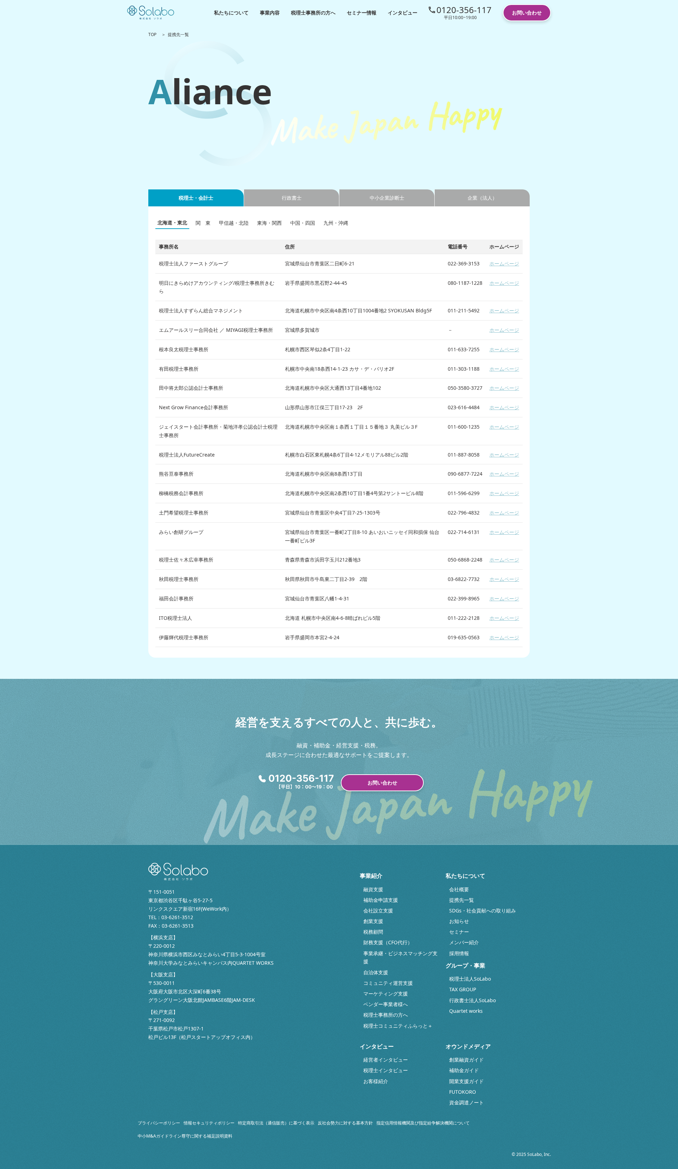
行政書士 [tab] (292, 197)
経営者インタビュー (385, 1059)
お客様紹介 (375, 1081)
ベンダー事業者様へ (385, 1004)
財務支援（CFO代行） (387, 942)
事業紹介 (371, 876)
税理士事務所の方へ (313, 12)
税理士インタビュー (385, 1070)
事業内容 (270, 12)
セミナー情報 (361, 12)
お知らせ (459, 921)
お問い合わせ (527, 12)
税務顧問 (373, 931)
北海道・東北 (172, 222)
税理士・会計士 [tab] (196, 197)
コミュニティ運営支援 (388, 983)
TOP (152, 34)
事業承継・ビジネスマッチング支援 (400, 957)
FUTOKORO (462, 1091)
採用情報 (459, 953)
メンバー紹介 (464, 942)
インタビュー (402, 12)
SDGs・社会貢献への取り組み (482, 910)
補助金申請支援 (380, 900)
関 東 (203, 222)
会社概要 (459, 889)
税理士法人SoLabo (470, 978)
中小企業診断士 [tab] (387, 197)
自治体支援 (375, 972)
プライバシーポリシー (159, 1123)
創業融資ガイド (466, 1059)
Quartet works (466, 1011)
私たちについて (231, 12)
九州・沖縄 (335, 222)
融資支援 (373, 889)
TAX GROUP (462, 989)
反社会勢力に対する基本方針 (345, 1123)
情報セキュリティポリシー (209, 1123)
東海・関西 (269, 222)
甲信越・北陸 (234, 222)
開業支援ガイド (466, 1081)
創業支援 (373, 921)
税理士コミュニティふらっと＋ (398, 1025)
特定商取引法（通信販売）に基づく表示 (276, 1123)
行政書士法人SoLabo (472, 1000)
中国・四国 (302, 222)
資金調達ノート (466, 1102)
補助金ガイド (464, 1070)
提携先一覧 (461, 900)
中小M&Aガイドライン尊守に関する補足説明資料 (185, 1136)
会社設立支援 (378, 910)
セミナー (459, 931)
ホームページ (504, 263)
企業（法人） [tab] (482, 197)
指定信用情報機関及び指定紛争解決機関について (423, 1123)
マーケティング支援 (385, 993)
